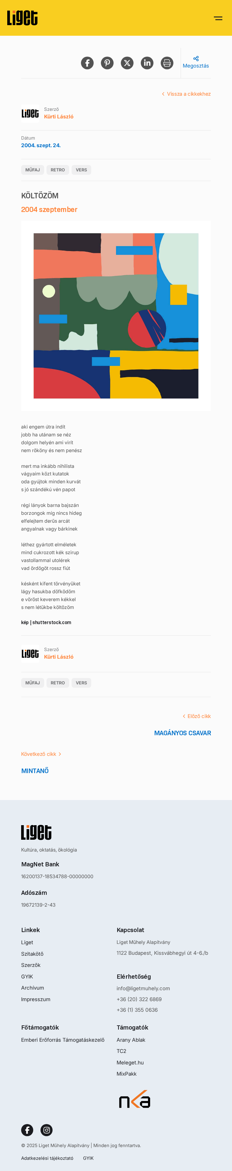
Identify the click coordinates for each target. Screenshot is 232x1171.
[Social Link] (27, 1130)
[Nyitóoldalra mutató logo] (57, 832)
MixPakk (127, 1074)
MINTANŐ (34, 771)
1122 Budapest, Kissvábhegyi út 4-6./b (162, 953)
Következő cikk (38, 754)
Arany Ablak (131, 1040)
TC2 (121, 1051)
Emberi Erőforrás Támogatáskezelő (63, 1040)
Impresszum (35, 999)
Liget (27, 942)
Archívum (32, 988)
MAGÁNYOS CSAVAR (182, 733)
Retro (58, 169)
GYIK (27, 977)
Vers (81, 169)
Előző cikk (199, 716)
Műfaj (32, 169)
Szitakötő (32, 954)
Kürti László (58, 117)
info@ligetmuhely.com (143, 988)
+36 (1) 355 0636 (137, 1010)
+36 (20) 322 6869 (139, 999)
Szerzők (30, 965)
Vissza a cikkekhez (189, 94)
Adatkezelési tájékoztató (47, 1158)
